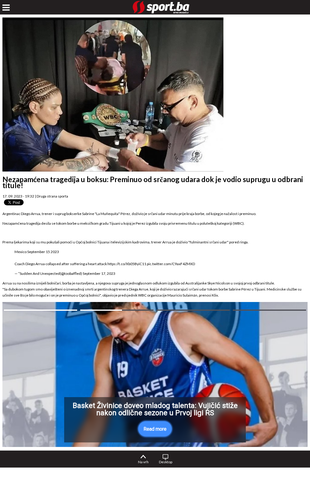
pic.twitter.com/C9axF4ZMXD (171, 264)
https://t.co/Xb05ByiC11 (126, 264)
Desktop (165, 462)
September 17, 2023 (99, 273)
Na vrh (143, 462)
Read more (155, 429)
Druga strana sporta (52, 196)
